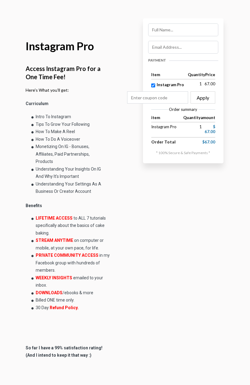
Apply (203, 98)
